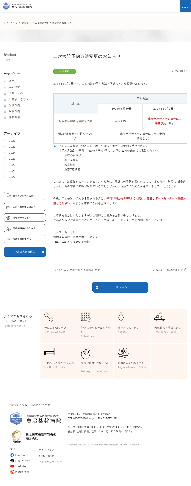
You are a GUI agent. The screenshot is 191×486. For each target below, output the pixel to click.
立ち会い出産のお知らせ (168, 269)
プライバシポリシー (50, 461)
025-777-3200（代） (84, 418)
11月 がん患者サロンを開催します (78, 269)
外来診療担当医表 (25, 251)
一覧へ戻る (120, 287)
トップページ (10, 22)
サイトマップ (46, 449)
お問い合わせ (46, 455)
